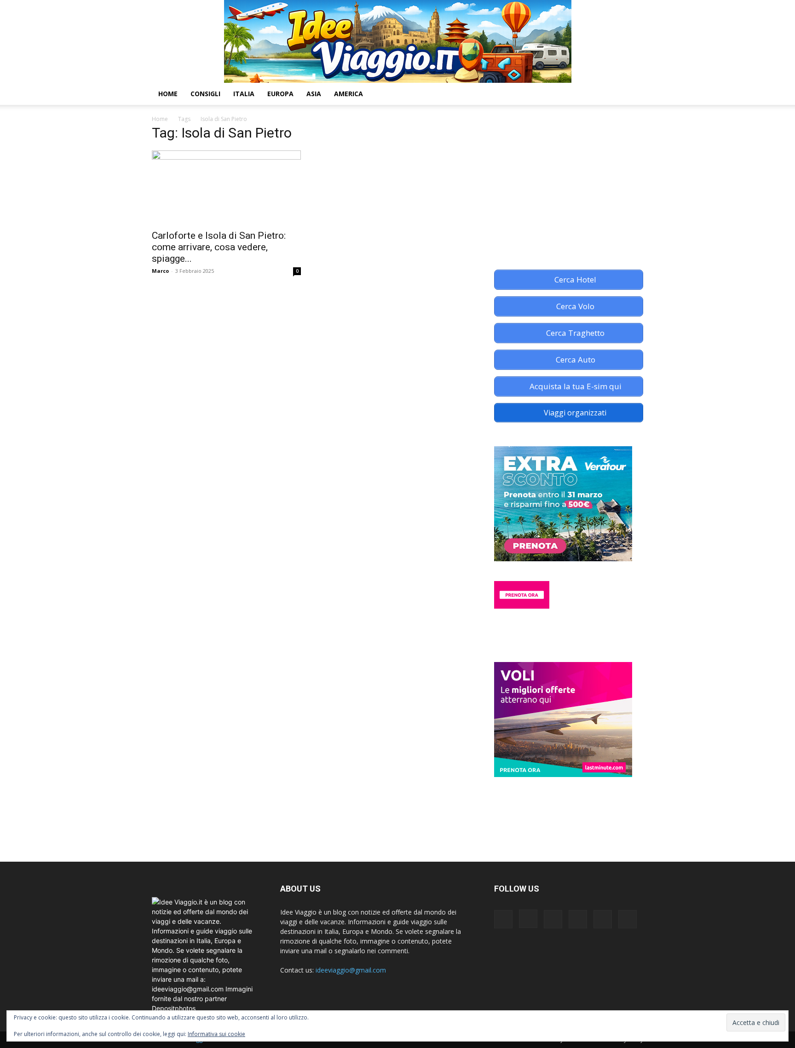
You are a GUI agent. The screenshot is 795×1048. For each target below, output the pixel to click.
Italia (243, 93)
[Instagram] (550, 94)
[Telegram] (581, 94)
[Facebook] (534, 94)
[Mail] (565, 94)
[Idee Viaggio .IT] (397, 41)
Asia (313, 93)
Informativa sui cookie (216, 1034)
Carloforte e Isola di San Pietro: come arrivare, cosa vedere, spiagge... (219, 247)
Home (168, 93)
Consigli (205, 93)
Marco (160, 270)
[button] (632, 94)
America (348, 93)
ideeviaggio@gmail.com (351, 970)
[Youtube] (612, 94)
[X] (597, 94)
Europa (280, 93)
